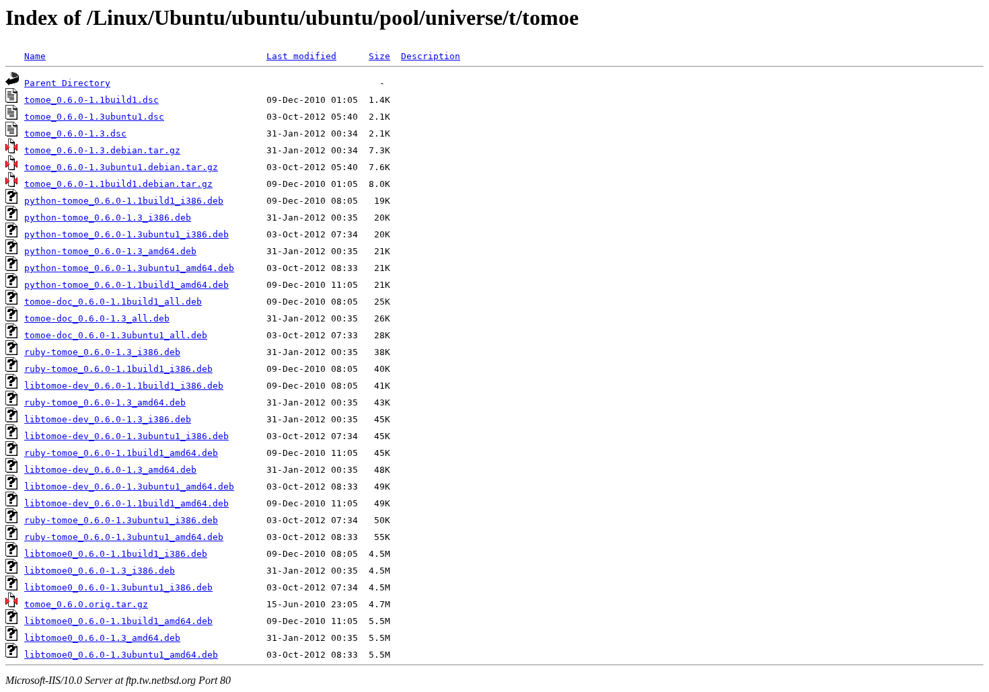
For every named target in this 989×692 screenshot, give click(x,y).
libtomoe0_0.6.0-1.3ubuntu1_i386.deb (118, 587)
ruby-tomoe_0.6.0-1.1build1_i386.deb (118, 369)
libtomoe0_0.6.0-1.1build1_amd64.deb (118, 621)
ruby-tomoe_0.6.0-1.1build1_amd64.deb (121, 453)
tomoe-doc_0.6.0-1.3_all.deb (97, 318)
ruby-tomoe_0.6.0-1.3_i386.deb (102, 352)
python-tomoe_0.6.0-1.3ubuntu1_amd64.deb (129, 268)
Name (35, 56)
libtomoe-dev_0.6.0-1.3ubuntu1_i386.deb (126, 436)
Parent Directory (67, 83)
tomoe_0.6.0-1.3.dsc (75, 133)
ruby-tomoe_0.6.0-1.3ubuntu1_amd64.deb (123, 537)
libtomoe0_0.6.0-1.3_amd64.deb (102, 638)
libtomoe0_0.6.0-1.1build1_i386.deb (115, 554)
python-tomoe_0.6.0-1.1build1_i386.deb (123, 201)
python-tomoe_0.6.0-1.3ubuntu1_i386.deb (126, 234)
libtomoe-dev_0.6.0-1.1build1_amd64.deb (126, 503)
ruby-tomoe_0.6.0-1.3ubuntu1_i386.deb (121, 520)
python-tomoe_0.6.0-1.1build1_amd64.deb (126, 285)
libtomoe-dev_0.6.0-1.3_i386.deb (107, 419)
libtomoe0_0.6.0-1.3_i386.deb (99, 571)
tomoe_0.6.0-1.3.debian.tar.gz (102, 150)
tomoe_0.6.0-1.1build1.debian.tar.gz (118, 184)
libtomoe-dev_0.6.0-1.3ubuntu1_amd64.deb (129, 487)
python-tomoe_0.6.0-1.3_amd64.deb (110, 251)
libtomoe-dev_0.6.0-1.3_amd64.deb (110, 470)
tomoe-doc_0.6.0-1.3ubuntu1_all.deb (115, 335)
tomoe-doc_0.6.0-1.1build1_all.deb (113, 302)
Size (379, 56)
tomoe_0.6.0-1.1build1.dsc (91, 100)
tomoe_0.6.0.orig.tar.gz (86, 604)
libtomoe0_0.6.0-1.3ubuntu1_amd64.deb (121, 655)
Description (430, 56)
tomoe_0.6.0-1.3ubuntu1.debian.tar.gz (121, 167)
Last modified (301, 56)
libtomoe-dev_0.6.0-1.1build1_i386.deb (123, 386)
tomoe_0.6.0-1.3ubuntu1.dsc (94, 117)
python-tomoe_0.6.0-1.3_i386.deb (107, 218)
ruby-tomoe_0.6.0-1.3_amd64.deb (105, 402)
